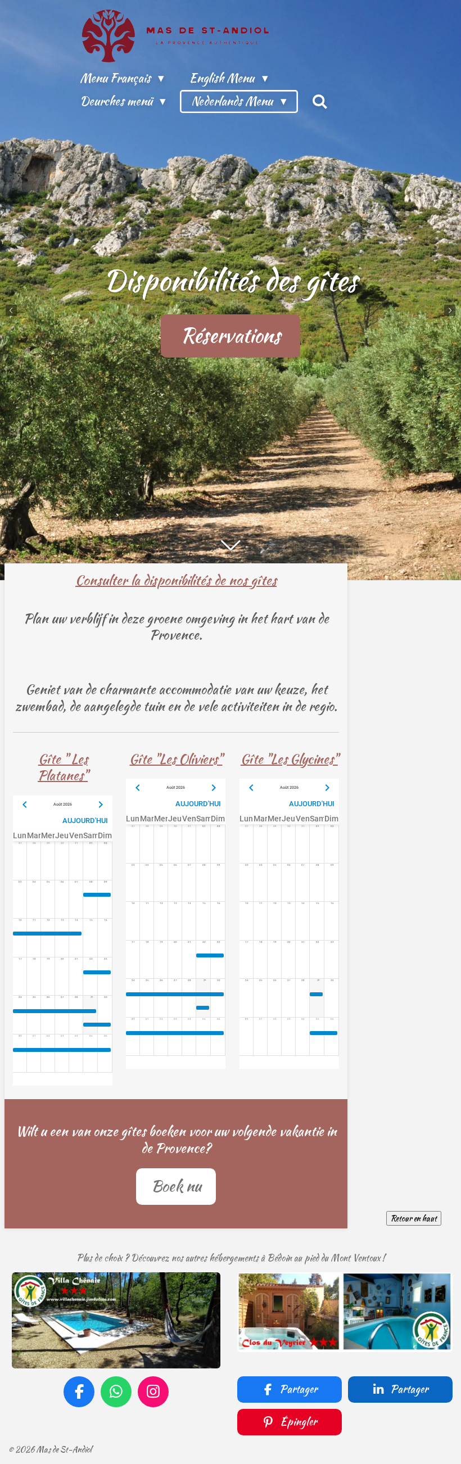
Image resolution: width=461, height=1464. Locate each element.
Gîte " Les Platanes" (63, 767)
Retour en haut (414, 1218)
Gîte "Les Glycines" (289, 758)
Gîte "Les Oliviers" (175, 758)
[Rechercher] (320, 101)
